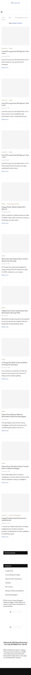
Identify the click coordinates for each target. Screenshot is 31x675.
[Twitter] (12, 671)
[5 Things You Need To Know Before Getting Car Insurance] (15, 347)
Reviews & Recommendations (14, 591)
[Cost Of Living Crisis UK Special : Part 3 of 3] (15, 36)
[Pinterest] (16, 6)
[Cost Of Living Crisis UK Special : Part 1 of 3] (15, 139)
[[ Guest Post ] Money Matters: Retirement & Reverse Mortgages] (15, 399)
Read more (5, 68)
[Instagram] (14, 6)
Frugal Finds (9, 571)
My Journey (9, 587)
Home (3, 17)
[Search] (29, 12)
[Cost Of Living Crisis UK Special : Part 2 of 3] (15, 88)
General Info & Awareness (13, 579)
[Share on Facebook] (13, 71)
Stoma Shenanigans (11, 595)
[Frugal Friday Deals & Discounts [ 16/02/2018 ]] (15, 503)
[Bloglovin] (21, 6)
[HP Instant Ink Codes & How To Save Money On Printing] (15, 243)
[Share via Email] (19, 71)
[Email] (18, 671)
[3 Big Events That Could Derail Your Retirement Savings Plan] (15, 295)
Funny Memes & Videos (12, 575)
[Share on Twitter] (15, 71)
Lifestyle (8, 583)
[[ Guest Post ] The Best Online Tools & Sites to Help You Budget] (15, 451)
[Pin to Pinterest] (17, 71)
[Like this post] (11, 71)
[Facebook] (9, 6)
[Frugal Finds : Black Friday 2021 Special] (15, 191)
